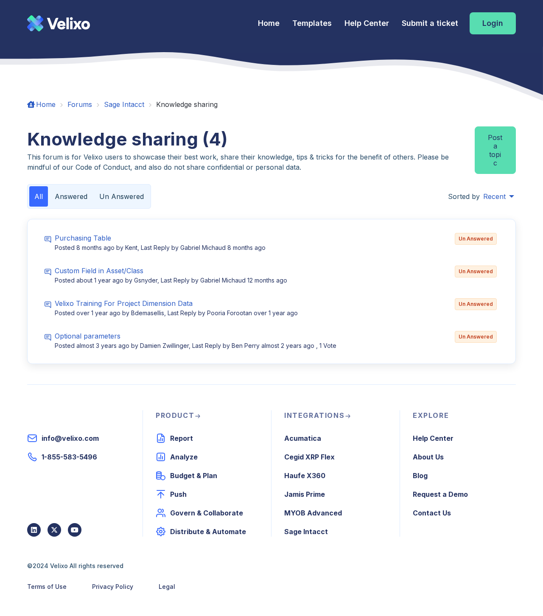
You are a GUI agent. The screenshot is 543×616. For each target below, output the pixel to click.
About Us (428, 457)
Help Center (366, 23)
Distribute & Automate (208, 531)
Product (175, 415)
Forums (79, 104)
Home (269, 23)
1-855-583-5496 (69, 457)
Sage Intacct (124, 104)
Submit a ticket (430, 23)
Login (492, 23)
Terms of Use (47, 586)
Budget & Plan (193, 475)
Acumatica (302, 438)
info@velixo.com (70, 438)
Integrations (314, 415)
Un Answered (121, 196)
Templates (312, 23)
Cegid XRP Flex (309, 457)
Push (178, 494)
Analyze (184, 457)
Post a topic (495, 150)
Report (181, 438)
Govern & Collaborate (206, 513)
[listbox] (498, 196)
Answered (71, 196)
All (38, 196)
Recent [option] (494, 196)
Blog (420, 475)
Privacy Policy (112, 586)
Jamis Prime (304, 494)
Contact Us (432, 513)
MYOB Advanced (313, 513)
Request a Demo (440, 494)
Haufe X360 (304, 475)
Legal (167, 586)
